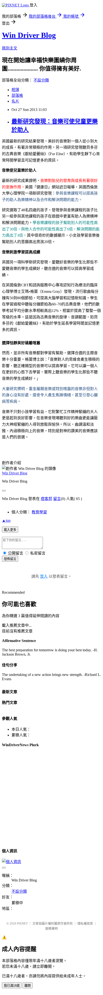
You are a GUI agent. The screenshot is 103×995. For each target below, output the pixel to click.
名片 (15, 101)
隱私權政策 (85, 923)
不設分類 (41, 80)
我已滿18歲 (12, 985)
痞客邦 (46, 499)
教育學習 (39, 512)
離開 (27, 985)
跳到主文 (9, 48)
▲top (6, 520)
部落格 (17, 95)
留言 (57, 499)
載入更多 (10, 530)
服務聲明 (51, 928)
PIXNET (22, 923)
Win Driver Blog (29, 35)
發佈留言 (10, 559)
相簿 (15, 90)
